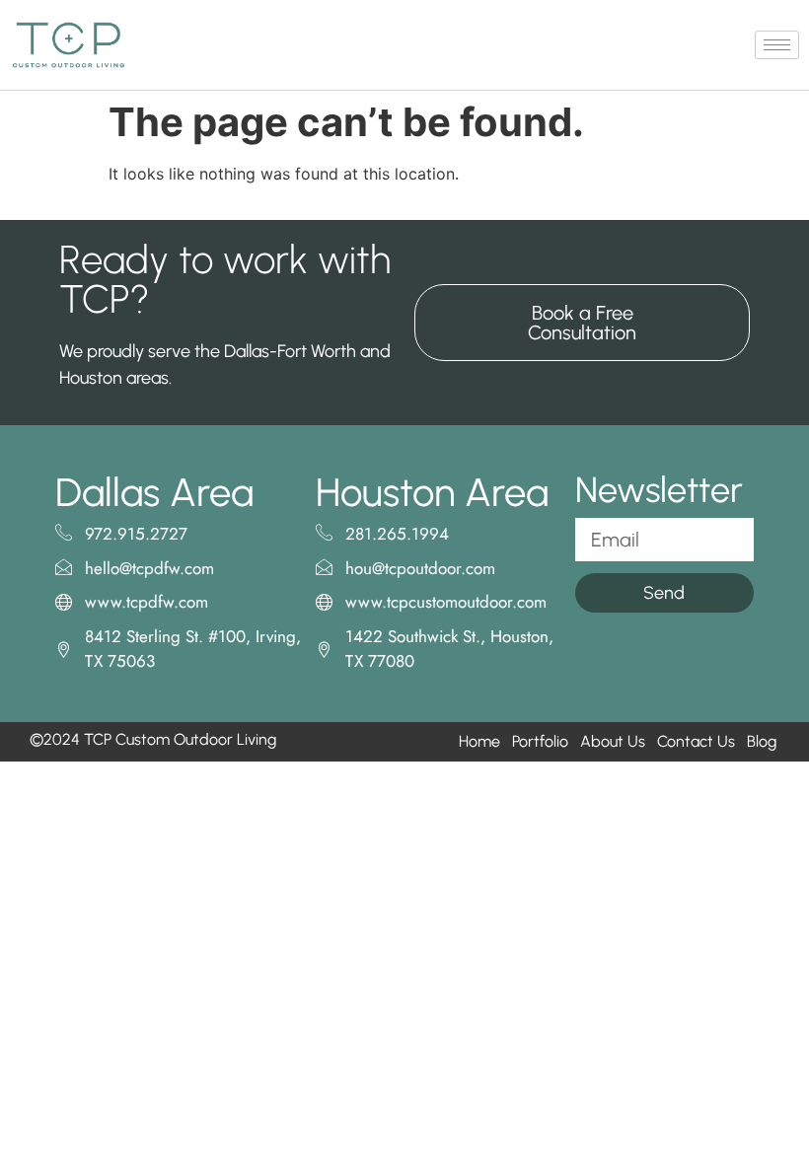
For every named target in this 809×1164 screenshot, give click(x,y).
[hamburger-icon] (777, 45)
